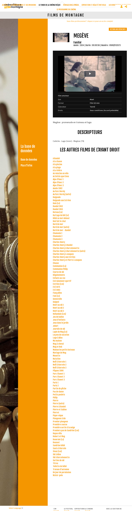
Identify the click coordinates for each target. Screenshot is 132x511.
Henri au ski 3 (58, 311)
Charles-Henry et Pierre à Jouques (67, 260)
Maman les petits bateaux (64, 349)
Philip (55, 397)
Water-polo (58, 475)
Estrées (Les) (58, 284)
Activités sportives (61, 176)
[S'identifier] (121, 7)
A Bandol (56, 158)
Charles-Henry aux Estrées (64, 257)
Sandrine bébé (59, 445)
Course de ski (58, 272)
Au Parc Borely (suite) (62, 194)
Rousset (56, 442)
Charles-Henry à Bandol (62, 245)
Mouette (56, 355)
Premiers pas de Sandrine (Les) (66, 430)
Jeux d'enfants (59, 320)
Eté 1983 (56, 290)
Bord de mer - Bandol (62, 230)
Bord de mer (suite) (61, 227)
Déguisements (59, 275)
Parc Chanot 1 (59, 373)
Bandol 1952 (58, 206)
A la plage (57, 167)
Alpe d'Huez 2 (58, 182)
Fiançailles (57, 293)
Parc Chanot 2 (59, 376)
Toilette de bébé (60, 466)
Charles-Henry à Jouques (63, 254)
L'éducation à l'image (71, 5)
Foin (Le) (56, 296)
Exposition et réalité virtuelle (94, 5)
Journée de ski (59, 329)
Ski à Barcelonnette (61, 457)
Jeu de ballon (58, 317)
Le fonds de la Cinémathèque (49, 5)
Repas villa (57, 433)
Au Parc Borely (59, 191)
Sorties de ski (58, 460)
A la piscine (57, 164)
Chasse (56, 263)
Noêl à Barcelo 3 (59, 367)
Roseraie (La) (58, 439)
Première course (60, 424)
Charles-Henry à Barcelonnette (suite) (69, 251)
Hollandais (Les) (59, 314)
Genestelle (57, 299)
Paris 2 (56, 385)
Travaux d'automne (61, 469)
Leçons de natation (61, 334)
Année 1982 (57, 188)
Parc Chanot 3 (59, 379)
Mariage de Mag (59, 352)
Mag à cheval (58, 344)
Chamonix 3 (57, 239)
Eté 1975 (56, 287)
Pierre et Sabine (60, 409)
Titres (55, 463)
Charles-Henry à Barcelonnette (66, 248)
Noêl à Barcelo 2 (59, 364)
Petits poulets (59, 394)
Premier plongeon (60, 421)
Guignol (56, 302)
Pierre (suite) (58, 403)
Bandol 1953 (58, 209)
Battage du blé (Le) (61, 215)
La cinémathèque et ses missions (23, 5)
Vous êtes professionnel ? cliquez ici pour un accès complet (90, 21)
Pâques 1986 (58, 370)
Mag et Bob (57, 346)
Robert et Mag (59, 436)
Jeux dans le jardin (60, 323)
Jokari (55, 326)
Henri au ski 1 (58, 305)
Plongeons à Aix (59, 418)
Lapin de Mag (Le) (60, 332)
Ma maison (57, 340)
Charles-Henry (59, 242)
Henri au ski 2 (58, 308)
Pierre (55, 400)
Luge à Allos (58, 337)
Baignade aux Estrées (62, 200)
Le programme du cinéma (66, 9)
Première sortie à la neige (64, 427)
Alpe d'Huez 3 (58, 185)
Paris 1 (56, 382)
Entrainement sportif (62, 281)
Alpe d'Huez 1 (58, 179)
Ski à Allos (57, 454)
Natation (56, 358)
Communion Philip (60, 269)
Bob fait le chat (59, 221)
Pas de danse (58, 391)
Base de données (29, 159)
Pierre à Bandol (59, 406)
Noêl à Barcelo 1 (59, 361)
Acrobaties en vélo (60, 173)
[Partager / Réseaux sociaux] (126, 7)
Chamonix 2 (57, 236)
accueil (5, 5)
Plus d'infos (26, 165)
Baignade (57, 197)
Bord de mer (58, 224)
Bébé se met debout (61, 218)
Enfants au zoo (59, 278)
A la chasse (57, 161)
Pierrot (56, 412)
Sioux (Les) (57, 451)
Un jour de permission (62, 472)
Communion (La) (59, 266)
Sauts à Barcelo (59, 448)
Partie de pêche (59, 388)
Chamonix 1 (57, 233)
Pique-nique (58, 415)
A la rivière (57, 170)
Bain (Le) (56, 203)
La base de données (28, 148)
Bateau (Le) (58, 212)
